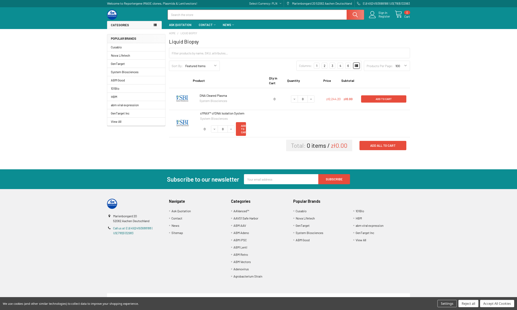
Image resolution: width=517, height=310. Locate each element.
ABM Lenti (240, 247)
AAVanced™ (241, 211)
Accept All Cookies (497, 303)
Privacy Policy (372, 296)
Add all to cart (383, 145)
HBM (114, 97)
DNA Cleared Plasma (213, 95)
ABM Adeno (241, 233)
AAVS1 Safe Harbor (245, 218)
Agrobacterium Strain (247, 276)
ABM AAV (239, 225)
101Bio (115, 88)
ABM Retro (240, 254)
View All (116, 121)
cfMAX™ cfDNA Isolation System (222, 113)
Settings (447, 303)
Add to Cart (384, 99)
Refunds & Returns (296, 296)
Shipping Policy (220, 296)
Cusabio (116, 47)
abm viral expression (125, 105)
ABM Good (118, 80)
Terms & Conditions (145, 296)
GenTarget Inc (120, 113)
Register (384, 16)
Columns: (305, 66)
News (227, 25)
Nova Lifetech (120, 55)
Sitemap (177, 233)
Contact (206, 25)
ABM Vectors (242, 262)
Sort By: (177, 66)
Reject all (468, 303)
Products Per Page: (380, 66)
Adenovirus (241, 269)
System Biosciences (125, 72)
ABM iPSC (240, 240)
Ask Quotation (180, 25)
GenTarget (118, 64)
